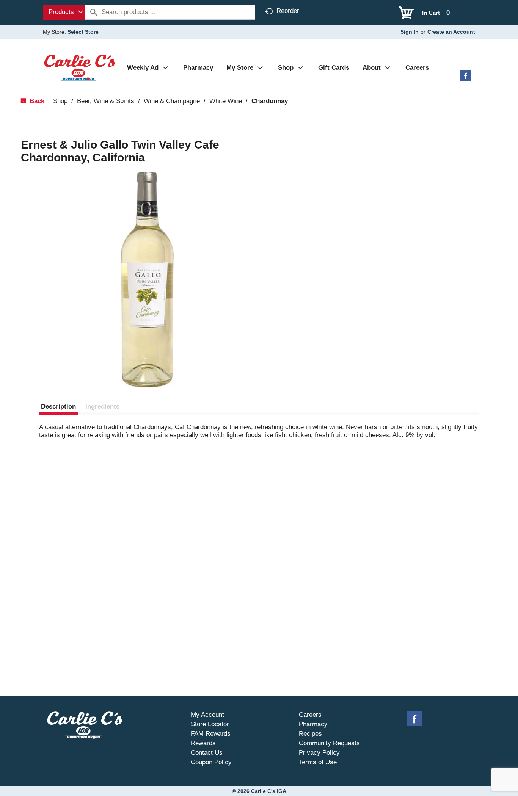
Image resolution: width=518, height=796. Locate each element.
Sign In (409, 32)
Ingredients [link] (102, 406)
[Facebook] (465, 78)
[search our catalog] (93, 12)
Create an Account (451, 32)
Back (36, 101)
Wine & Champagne (172, 101)
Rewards (203, 743)
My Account (207, 714)
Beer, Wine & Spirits (105, 101)
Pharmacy (313, 724)
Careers (310, 714)
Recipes (310, 733)
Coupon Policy (211, 762)
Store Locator (210, 724)
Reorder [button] (287, 10)
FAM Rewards (211, 733)
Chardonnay (269, 101)
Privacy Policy (319, 752)
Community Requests (329, 743)
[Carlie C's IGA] (79, 67)
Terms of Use (318, 762)
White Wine (225, 101)
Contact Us (207, 752)
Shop (60, 101)
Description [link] (58, 406)
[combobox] (64, 12)
